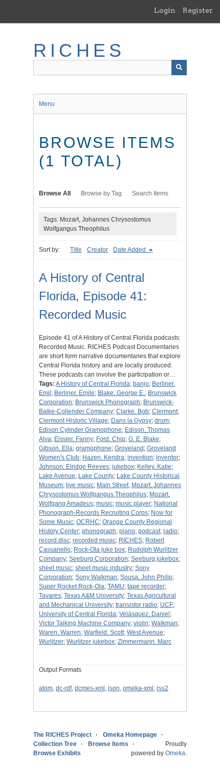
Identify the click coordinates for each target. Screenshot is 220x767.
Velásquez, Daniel (144, 614)
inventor (167, 457)
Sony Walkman (96, 577)
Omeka (175, 753)
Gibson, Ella (56, 448)
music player (133, 503)
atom (46, 688)
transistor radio (136, 604)
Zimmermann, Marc (144, 641)
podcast (149, 531)
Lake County (96, 475)
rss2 (162, 688)
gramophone (94, 448)
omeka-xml (138, 688)
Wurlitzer (51, 641)
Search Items (150, 193)
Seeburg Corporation (98, 558)
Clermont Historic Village (73, 420)
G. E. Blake (143, 439)
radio (170, 531)
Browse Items (108, 744)
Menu (47, 103)
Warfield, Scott (104, 632)
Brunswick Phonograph (107, 402)
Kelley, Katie (154, 466)
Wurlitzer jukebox (91, 641)
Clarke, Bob (132, 411)
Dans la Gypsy (131, 420)
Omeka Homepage (130, 734)
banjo (141, 383)
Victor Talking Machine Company (84, 623)
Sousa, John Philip (146, 577)
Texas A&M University (94, 595)
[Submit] (179, 67)
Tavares (50, 595)
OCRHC (87, 521)
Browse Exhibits (57, 753)
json (114, 688)
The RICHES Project (62, 734)
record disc (54, 540)
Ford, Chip (110, 439)
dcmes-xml (90, 688)
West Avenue (145, 632)
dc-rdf (64, 688)
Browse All (55, 193)
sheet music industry (103, 568)
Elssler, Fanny (73, 439)
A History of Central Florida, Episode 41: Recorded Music (93, 296)
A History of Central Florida (93, 383)
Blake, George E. (121, 393)
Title (76, 249)
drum (162, 420)
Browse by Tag (101, 193)
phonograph (99, 531)
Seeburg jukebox (155, 558)
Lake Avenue (57, 475)
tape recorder (146, 586)
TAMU (115, 586)
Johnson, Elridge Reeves (74, 466)
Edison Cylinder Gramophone (80, 429)
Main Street (112, 485)
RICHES (79, 50)
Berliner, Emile (74, 393)
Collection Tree (55, 744)
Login (164, 10)
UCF (166, 604)
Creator (97, 249)
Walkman (164, 623)
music (104, 503)
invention (140, 457)
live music (80, 485)
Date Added (130, 249)
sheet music (55, 568)
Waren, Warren (60, 632)
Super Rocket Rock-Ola (71, 586)
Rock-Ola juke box (99, 549)
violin (141, 623)
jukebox (123, 466)
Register (198, 10)
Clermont (165, 411)
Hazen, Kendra (103, 457)
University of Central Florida (77, 614)
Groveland (129, 448)
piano (127, 531)
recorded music (94, 540)
